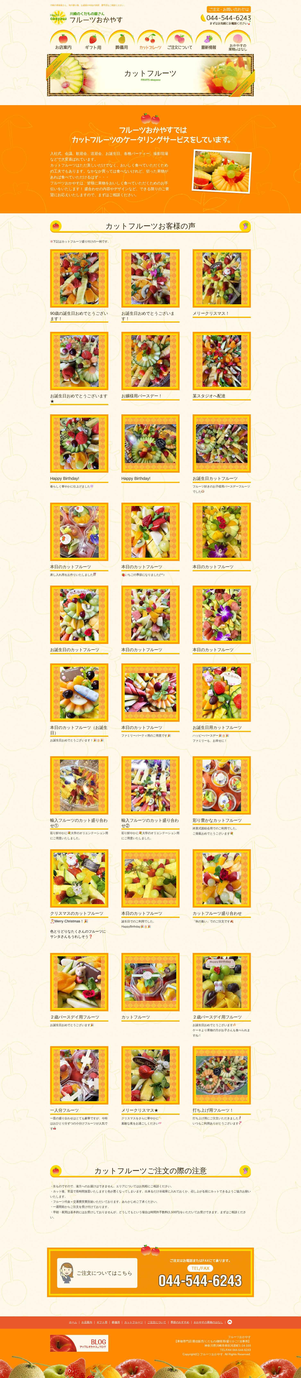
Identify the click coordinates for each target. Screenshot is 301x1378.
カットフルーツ (150, 40)
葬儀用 (121, 40)
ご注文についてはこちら (104, 1273)
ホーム (73, 1322)
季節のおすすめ (209, 40)
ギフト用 (92, 40)
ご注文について (179, 40)
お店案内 (63, 40)
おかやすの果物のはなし (238, 40)
